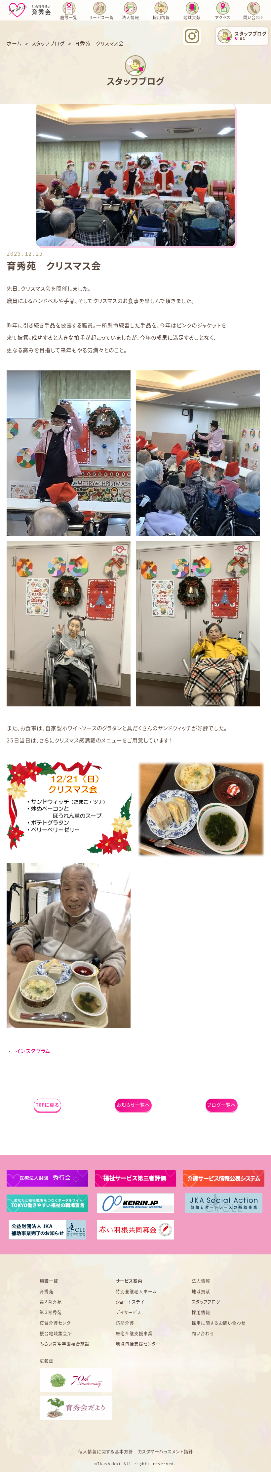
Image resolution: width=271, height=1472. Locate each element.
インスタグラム (33, 1051)
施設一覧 (49, 1281)
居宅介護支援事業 (134, 1333)
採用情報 (201, 1312)
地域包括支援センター (138, 1343)
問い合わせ (253, 18)
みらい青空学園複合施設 (65, 1343)
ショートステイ (130, 1301)
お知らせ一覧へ (133, 1105)
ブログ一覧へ (221, 1105)
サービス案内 (129, 1281)
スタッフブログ (206, 1301)
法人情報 (130, 18)
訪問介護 (125, 1323)
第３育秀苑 (51, 1312)
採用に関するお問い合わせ (219, 1323)
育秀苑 (47, 1291)
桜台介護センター (57, 1323)
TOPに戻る (47, 1105)
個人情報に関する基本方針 (105, 1451)
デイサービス (128, 1312)
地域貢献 (192, 18)
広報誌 (47, 1361)
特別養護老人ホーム (136, 1291)
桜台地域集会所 (56, 1333)
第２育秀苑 (51, 1301)
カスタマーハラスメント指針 (165, 1451)
